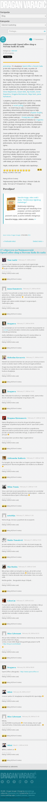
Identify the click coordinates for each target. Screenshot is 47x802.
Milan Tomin (13, 486)
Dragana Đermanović (19, 94)
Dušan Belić (21, 92)
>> (35, 219)
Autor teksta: (7, 235)
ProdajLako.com (28, 117)
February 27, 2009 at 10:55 (35, 458)
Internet (14, 51)
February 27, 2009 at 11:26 (24, 515)
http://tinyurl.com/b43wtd (12, 644)
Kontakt (3, 798)
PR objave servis (12, 798)
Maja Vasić (32, 94)
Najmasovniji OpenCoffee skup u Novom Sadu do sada (19, 45)
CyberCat (11, 600)
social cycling (18, 105)
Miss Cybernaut (14, 633)
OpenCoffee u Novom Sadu (32, 66)
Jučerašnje (7, 66)
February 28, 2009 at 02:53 (30, 633)
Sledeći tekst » (38, 241)
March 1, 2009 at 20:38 (20, 745)
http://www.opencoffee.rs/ (29, 672)
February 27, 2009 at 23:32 (25, 601)
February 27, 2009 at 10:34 (36, 418)
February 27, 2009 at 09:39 (31, 289)
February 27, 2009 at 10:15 (34, 357)
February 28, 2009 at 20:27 (21, 692)
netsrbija (11, 515)
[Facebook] (14, 781)
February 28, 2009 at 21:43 (30, 717)
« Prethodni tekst (9, 241)
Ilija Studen (31, 92)
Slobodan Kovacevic (16, 357)
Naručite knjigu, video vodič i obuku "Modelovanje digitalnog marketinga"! (29, 199)
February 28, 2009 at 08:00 (25, 667)
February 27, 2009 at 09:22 (27, 260)
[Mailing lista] (32, 781)
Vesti (21, 798)
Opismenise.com (13, 793)
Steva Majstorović (9, 92)
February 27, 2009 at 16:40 (27, 567)
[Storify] (20, 781)
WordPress (32, 793)
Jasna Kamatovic (14, 288)
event (6, 330)
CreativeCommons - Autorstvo (25, 795)
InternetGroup (29, 791)
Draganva (11, 323)
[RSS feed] (2, 781)
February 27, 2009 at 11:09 (28, 487)
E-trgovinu (39, 120)
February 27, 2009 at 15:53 (32, 540)
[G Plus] (26, 781)
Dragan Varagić (15, 235)
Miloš (9, 692)
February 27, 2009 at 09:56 (25, 323)
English (27, 798)
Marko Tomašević (15, 540)
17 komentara (38, 39)
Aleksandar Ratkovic (16, 458)
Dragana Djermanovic (17, 418)
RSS (29, 235)
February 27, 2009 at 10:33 (25, 391)
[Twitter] (8, 781)
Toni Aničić (12, 260)
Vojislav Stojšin (36, 112)
